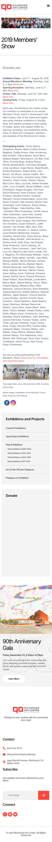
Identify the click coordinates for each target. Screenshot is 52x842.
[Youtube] (15, 814)
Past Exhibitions (14, 444)
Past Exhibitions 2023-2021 (19, 453)
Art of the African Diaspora (20, 469)
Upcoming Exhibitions (17, 436)
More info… (19, 84)
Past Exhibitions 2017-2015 (19, 461)
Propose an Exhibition (17, 477)
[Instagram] (5, 814)
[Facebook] (10, 814)
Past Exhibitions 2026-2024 (19, 449)
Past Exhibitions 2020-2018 (19, 457)
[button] (48, 5)
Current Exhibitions (16, 428)
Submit (43, 795)
